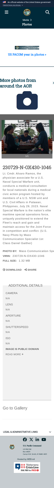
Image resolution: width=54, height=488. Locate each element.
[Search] (47, 12)
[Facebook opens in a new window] (25, 440)
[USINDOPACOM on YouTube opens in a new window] (43, 440)
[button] (13, 5)
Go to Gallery (15, 408)
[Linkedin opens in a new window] (37, 440)
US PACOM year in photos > (27, 54)
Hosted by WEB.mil (26, 459)
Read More (14, 354)
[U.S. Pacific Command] (12, 446)
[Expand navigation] (6, 12)
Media (26, 20)
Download (13, 269)
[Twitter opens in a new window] (31, 440)
